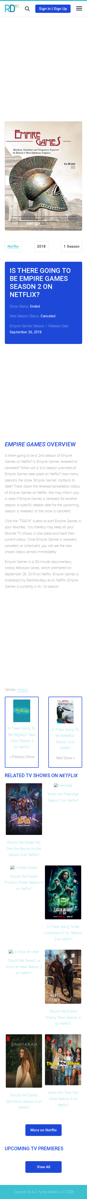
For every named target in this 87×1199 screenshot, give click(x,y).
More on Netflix (43, 1130)
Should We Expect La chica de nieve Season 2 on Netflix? (24, 966)
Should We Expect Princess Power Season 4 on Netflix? (24, 882)
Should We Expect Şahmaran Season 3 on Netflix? (24, 1101)
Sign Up (60, 9)
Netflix (13, 246)
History (22, 689)
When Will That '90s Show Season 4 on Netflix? (63, 1099)
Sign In (45, 9)
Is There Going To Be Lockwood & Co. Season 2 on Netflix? (63, 933)
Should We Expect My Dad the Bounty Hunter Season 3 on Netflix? (24, 848)
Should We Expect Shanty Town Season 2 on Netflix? (63, 1017)
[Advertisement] (43, 65)
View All (43, 1167)
